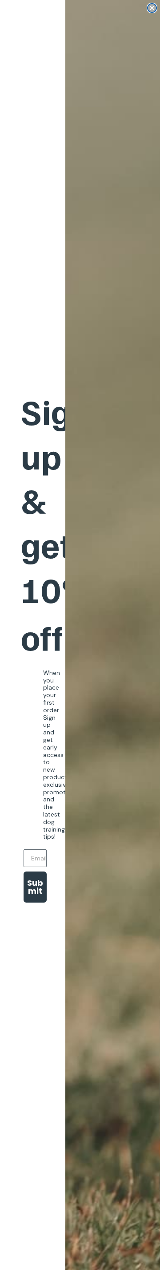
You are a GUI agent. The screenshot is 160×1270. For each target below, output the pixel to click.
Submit (35, 886)
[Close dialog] (152, 8)
